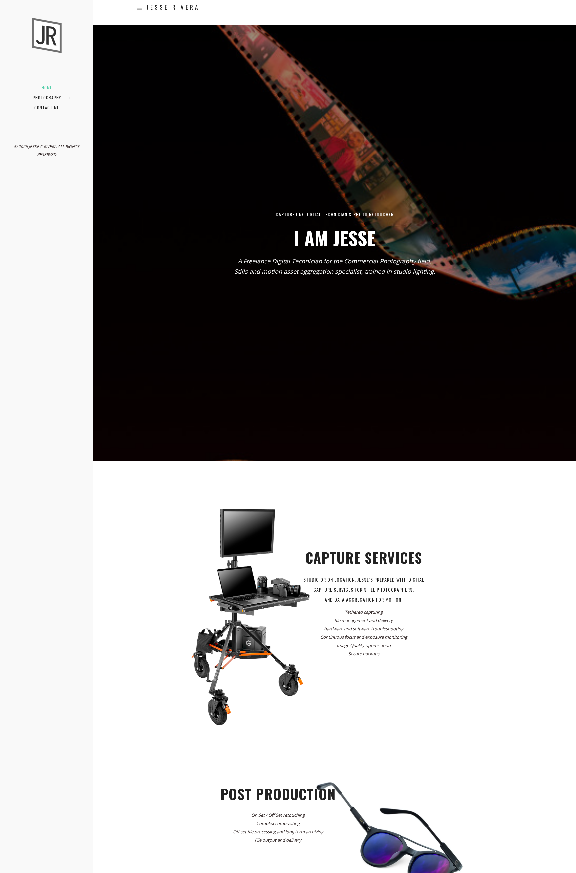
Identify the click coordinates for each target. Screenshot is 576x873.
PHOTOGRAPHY (47, 97)
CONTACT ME (46, 107)
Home (47, 87)
